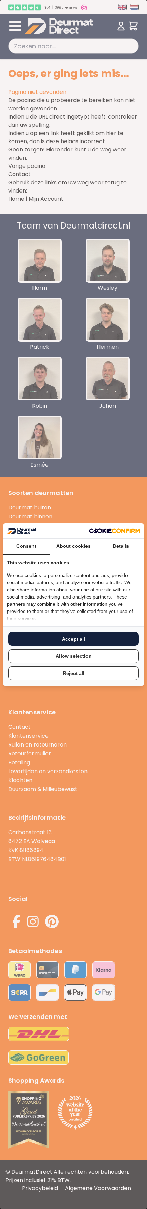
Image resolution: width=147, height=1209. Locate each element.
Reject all (73, 673)
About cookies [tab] (73, 546)
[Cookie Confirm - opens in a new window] (114, 530)
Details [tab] (121, 546)
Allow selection (74, 656)
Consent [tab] (26, 546)
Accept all (73, 639)
